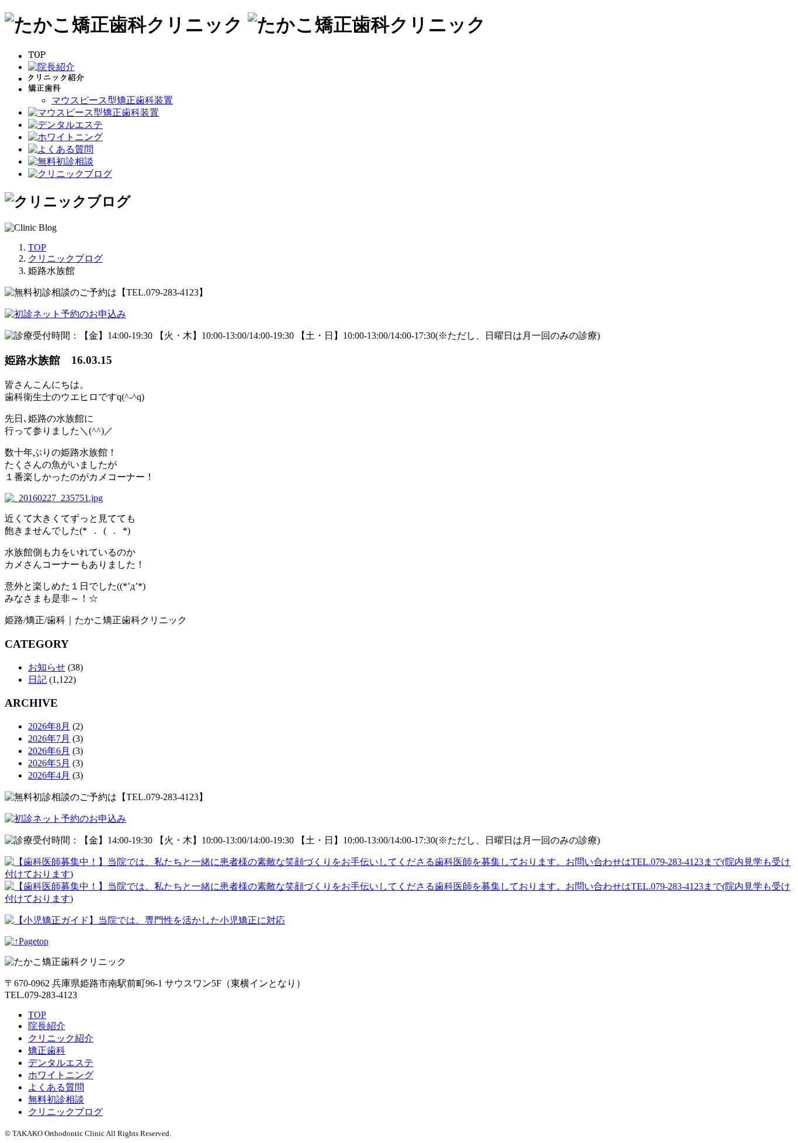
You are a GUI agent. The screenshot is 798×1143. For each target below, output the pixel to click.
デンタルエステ (60, 1063)
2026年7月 (49, 739)
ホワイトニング (60, 1075)
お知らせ (46, 667)
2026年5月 (49, 763)
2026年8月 (49, 726)
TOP (37, 1015)
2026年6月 (49, 751)
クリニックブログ (65, 1112)
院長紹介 (46, 1026)
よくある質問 (56, 1087)
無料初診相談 (56, 1099)
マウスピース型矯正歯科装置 (112, 100)
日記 (37, 680)
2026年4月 (49, 775)
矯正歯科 (46, 1050)
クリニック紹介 (60, 1038)
